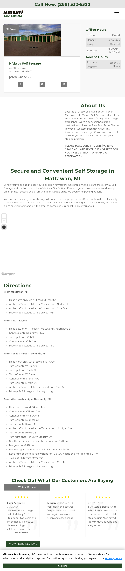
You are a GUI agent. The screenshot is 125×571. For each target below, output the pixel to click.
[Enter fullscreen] (4, 227)
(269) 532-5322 (20, 77)
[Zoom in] (4, 216)
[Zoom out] (4, 220)
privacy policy (113, 558)
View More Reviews (23, 543)
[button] (8, 40)
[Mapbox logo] (8, 274)
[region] (62, 244)
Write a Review (27, 487)
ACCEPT (62, 566)
